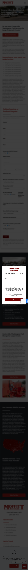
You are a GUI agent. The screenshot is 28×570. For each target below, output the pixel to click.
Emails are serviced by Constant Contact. (16, 294)
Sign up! (14, 299)
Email (6, 278)
